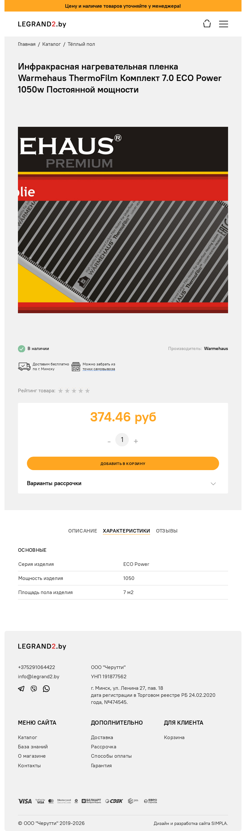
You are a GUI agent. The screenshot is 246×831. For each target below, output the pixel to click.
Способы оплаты (111, 756)
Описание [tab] (82, 530)
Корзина (174, 737)
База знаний (33, 746)
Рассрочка (103, 746)
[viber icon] (34, 688)
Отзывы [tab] (167, 530)
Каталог (27, 737)
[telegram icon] (22, 688)
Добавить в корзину (123, 463)
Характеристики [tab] (126, 530)
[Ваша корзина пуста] (207, 23)
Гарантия (101, 765)
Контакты (29, 765)
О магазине (32, 756)
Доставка (102, 737)
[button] (222, 110)
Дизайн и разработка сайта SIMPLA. (191, 823)
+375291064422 (36, 667)
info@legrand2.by (38, 676)
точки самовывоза (99, 368)
